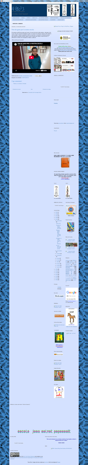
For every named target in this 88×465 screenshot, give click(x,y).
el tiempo (59, 287)
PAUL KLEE (72, 275)
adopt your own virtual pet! (71, 326)
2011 (56, 278)
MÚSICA (67, 275)
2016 (56, 269)
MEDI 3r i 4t (35, 17)
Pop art (55, 130)
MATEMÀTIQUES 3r (70, 269)
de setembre (59, 255)
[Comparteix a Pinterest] (41, 76)
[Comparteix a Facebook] (39, 76)
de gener (58, 267)
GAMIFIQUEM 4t (25, 77)
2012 (56, 276)
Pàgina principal (16, 17)
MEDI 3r (69, 272)
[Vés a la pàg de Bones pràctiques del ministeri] (71, 214)
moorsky (46, 462)
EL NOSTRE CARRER (43, 17)
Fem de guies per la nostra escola (58, 247)
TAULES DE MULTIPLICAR (18, 19)
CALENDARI (52, 19)
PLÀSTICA (67, 276)
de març (58, 263)
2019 (56, 215)
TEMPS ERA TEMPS (54, 17)
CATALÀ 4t (72, 261)
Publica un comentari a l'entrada (19, 83)
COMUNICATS (69, 263)
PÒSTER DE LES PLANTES (31, 19)
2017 (56, 219)
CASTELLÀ (68, 260)
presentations (61, 123)
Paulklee (56, 103)
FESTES (68, 267)
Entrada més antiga (47, 89)
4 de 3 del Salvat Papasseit (29, 456)
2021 (56, 212)
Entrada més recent (17, 89)
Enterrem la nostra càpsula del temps (58, 227)
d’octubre (58, 253)
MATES (23, 17)
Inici (32, 89)
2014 (56, 272)
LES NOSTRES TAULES (43, 19)
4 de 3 (17, 8)
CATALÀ (28, 17)
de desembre (59, 220)
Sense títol (58, 223)
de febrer (58, 265)
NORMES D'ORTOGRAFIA (66, 17)
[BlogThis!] (37, 76)
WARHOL (74, 280)
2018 (56, 217)
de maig (58, 260)
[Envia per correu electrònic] (35, 76)
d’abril (58, 261)
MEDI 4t (69, 273)
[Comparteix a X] (38, 76)
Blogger (58, 462)
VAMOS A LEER (61, 19)
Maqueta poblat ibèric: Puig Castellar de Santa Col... (58, 233)
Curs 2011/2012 (71, 265)
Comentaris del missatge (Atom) (34, 92)
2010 (56, 279)
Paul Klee (71, 232)
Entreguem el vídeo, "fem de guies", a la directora (58, 241)
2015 (56, 271)
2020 (56, 214)
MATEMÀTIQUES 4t (70, 270)
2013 (56, 274)
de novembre (59, 250)
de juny (58, 258)
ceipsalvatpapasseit (70, 123)
